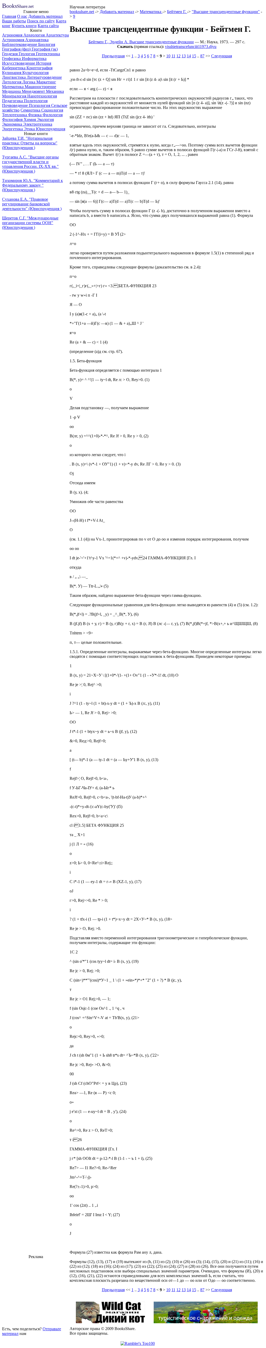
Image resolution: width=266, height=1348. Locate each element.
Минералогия (14, 96)
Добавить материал (45, 16)
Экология (45, 119)
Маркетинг (46, 82)
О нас (22, 16)
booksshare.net (82, 11)
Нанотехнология (42, 96)
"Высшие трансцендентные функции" (226, 11)
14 (189, 56)
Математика (13, 86)
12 (178, 56)
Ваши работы (14, 21)
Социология (52, 110)
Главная (9, 16)
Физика (35, 115)
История (43, 63)
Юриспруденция (50, 129)
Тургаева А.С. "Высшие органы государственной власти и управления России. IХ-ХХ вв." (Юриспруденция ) (30, 164)
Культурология (35, 72)
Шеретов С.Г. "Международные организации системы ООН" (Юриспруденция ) (30, 223)
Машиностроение (40, 86)
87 (202, 56)
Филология (53, 115)
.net (18, 6)
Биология (46, 44)
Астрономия (13, 40)
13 (184, 56)
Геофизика (12, 58)
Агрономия (12, 35)
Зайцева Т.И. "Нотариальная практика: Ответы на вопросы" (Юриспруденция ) (29, 143)
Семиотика (31, 110)
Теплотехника (15, 115)
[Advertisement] (35, 1292)
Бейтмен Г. (177, 11)
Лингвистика (14, 77)
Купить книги (24, 25)
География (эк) (45, 49)
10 (168, 56)
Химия (30, 119)
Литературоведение (44, 77)
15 (194, 56)
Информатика (34, 58)
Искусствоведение (19, 63)
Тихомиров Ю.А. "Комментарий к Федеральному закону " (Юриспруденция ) (32, 185)
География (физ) (17, 49)
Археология (34, 35)
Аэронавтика (37, 40)
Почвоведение (15, 105)
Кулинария (12, 72)
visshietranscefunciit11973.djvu (190, 46)
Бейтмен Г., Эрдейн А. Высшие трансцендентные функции (141, 42)
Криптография (39, 68)
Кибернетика (14, 68)
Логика (29, 82)
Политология (36, 101)
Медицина (12, 91)
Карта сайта (48, 25)
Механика (55, 91)
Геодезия (10, 54)
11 (173, 56)
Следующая (221, 56)
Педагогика (13, 101)
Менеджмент (34, 91)
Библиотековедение (20, 44)
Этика (30, 129)
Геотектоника (48, 54)
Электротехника (37, 124)
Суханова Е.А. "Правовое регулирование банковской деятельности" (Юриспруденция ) (32, 204)
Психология (40, 105)
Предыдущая (113, 56)
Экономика (12, 124)
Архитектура (57, 35)
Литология (12, 82)
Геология (27, 54)
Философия (13, 119)
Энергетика (13, 129)
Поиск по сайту (41, 21)
